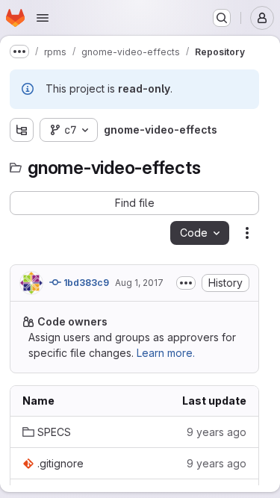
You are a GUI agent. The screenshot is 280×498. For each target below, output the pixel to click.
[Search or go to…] (222, 18)
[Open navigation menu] (43, 18)
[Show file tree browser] (22, 130)
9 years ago (216, 432)
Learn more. (166, 352)
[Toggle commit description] (186, 283)
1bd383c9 (85, 282)
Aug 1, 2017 (139, 282)
